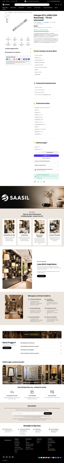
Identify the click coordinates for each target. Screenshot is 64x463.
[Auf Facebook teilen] (38, 182)
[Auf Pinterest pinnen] (44, 182)
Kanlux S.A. (39, 22)
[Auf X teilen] (41, 182)
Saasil (6, 460)
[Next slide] (60, 362)
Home (6, 12)
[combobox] (32, 4)
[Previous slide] (57, 362)
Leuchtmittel (10, 12)
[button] (12, 382)
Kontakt (3, 1)
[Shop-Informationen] (57, 170)
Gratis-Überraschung (56, 408)
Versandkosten (39, 27)
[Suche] (48, 4)
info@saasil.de (37, 431)
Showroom (8, 1)
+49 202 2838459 (23, 430)
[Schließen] (58, 175)
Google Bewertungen (56, 1)
